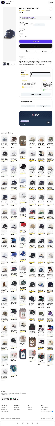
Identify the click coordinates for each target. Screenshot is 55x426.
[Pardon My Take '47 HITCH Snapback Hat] (41, 240)
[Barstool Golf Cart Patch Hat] (4, 371)
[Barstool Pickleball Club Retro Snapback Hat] (13, 325)
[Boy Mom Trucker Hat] (4, 226)
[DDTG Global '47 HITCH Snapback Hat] (41, 299)
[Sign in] (37, 423)
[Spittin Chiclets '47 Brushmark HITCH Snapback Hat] (50, 255)
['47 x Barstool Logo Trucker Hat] (22, 253)
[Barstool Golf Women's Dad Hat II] (50, 313)
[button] (36, 73)
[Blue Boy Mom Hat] (13, 240)
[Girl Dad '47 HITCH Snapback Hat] (41, 168)
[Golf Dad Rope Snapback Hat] (41, 255)
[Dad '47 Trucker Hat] (4, 153)
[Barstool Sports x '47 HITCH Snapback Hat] (22, 297)
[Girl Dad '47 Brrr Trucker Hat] (13, 182)
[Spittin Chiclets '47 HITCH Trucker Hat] (50, 211)
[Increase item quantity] (25, 36)
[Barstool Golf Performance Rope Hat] (41, 313)
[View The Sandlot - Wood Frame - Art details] (22, 143)
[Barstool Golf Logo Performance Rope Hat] (22, 238)
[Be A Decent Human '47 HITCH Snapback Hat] (13, 254)
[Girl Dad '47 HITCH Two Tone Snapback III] (13, 197)
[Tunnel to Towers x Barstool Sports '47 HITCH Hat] (32, 211)
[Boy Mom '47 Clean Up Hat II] (22, 166)
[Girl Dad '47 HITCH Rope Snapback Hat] (22, 195)
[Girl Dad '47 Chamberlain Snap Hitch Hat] (13, 226)
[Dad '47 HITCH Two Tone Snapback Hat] (50, 153)
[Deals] (32, 423)
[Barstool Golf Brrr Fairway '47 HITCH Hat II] (22, 282)
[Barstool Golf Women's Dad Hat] (50, 269)
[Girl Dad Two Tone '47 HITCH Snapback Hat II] (32, 168)
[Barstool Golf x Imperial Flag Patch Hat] (13, 211)
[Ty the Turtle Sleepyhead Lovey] (13, 368)
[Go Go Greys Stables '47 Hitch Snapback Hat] (13, 340)
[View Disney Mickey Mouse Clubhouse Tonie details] (31, 342)
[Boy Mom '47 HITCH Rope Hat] (22, 180)
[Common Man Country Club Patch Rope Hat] (13, 297)
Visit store (50, 2)
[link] (5, 399)
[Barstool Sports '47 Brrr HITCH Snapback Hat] (4, 255)
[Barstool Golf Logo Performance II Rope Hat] (41, 341)
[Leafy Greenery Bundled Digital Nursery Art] (4, 357)
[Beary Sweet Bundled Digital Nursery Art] (22, 338)
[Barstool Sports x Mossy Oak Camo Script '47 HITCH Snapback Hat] (4, 313)
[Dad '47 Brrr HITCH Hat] (32, 153)
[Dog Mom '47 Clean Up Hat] (22, 209)
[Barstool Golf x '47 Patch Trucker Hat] (22, 268)
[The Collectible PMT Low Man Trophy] (4, 328)
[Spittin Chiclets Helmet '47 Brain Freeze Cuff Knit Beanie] (32, 326)
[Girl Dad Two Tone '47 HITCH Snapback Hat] (50, 182)
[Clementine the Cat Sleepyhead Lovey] (32, 353)
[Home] (17, 423)
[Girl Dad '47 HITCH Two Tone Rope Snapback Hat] (4, 182)
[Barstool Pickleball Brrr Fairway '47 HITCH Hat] (13, 311)
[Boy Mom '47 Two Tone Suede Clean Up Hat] (41, 139)
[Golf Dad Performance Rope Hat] (41, 269)
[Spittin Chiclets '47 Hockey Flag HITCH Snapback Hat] (50, 168)
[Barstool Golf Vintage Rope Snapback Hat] (32, 255)
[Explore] (22, 423)
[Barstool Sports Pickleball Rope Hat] (41, 153)
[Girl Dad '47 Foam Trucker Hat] (22, 224)
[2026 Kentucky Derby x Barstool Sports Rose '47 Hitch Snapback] (32, 312)
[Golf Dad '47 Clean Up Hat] (4, 197)
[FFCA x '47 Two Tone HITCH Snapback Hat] (50, 299)
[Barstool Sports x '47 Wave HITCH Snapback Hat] (13, 268)
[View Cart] (27, 423)
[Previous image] (11, 64)
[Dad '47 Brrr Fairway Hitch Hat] (13, 153)
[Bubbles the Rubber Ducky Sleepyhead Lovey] (50, 357)
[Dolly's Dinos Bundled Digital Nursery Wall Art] (13, 354)
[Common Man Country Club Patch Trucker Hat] (50, 342)
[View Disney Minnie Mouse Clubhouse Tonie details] (31, 345)
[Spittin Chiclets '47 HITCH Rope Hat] (13, 283)
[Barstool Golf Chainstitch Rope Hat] (50, 284)
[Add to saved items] (6, 140)
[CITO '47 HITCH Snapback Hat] (22, 324)
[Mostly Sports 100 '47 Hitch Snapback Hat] (32, 226)
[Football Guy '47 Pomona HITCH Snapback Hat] (4, 299)
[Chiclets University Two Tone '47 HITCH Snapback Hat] (4, 342)
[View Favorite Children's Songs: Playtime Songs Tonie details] (33, 342)
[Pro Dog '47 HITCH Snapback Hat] (32, 240)
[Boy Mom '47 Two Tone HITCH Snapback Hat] (32, 139)
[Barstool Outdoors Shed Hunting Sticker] (4, 284)
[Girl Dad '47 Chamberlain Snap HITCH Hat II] (32, 197)
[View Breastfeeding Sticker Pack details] (23, 314)
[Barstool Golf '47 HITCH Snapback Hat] (4, 211)
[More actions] (50, 9)
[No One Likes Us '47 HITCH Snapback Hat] (41, 211)
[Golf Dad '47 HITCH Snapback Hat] (41, 197)
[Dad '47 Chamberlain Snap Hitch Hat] (22, 151)
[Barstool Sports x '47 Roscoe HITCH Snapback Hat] (4, 269)
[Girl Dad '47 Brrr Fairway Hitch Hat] (41, 182)
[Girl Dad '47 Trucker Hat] (32, 182)
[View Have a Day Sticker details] (23, 355)
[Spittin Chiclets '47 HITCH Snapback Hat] (41, 284)
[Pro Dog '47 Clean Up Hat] (32, 284)
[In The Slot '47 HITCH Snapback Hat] (4, 240)
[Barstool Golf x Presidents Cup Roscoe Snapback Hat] (50, 328)
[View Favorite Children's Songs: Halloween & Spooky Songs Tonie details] (33, 345)
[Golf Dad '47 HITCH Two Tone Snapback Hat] (50, 197)
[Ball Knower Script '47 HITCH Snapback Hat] (50, 240)
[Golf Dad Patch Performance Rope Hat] (32, 269)
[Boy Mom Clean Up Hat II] (13, 139)
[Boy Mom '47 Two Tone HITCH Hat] (4, 168)
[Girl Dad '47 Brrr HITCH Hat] (41, 226)
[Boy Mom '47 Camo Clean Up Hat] (50, 139)
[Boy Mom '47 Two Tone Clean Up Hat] (4, 139)
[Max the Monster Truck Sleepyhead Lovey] (41, 356)
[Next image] (14, 64)
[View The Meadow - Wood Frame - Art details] (25, 143)
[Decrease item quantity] (20, 36)
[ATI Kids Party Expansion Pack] (41, 328)
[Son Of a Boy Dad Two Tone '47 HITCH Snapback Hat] (50, 226)
